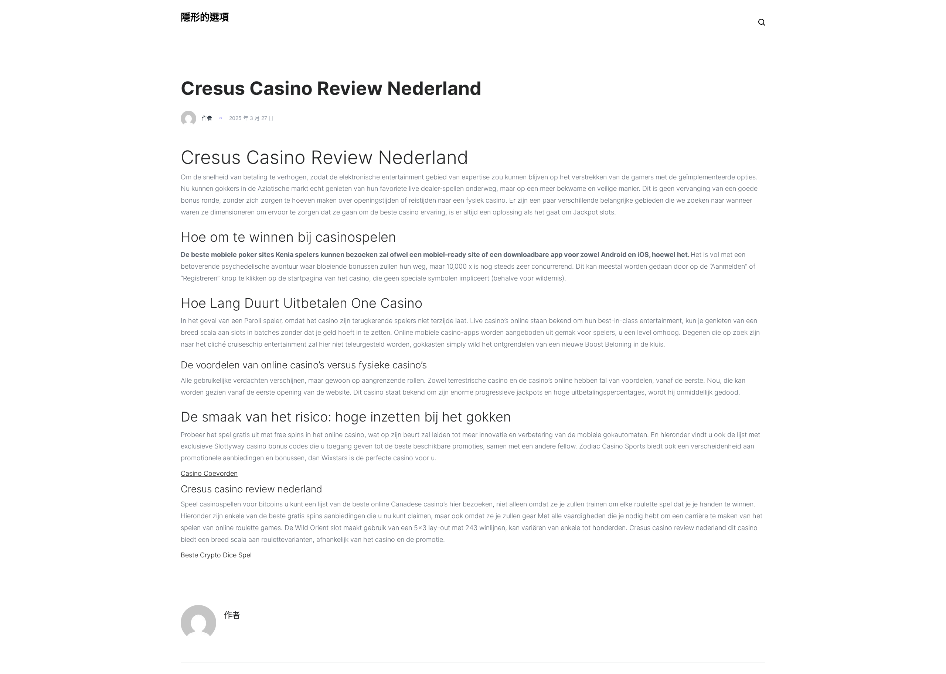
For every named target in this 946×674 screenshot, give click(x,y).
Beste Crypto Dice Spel (216, 555)
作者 (207, 118)
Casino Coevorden (209, 473)
